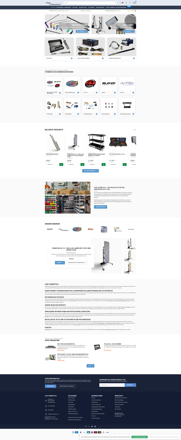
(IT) (120, 416)
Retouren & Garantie (96, 404)
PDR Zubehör (91, 7)
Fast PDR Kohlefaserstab (66, 344)
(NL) (116, 414)
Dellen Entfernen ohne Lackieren (75, 417)
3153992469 (51, 410)
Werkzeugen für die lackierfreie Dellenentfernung (118, 300)
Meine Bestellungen (119, 400)
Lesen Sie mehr (60, 350)
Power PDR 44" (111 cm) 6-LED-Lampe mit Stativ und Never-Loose (75, 155)
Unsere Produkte (100, 206)
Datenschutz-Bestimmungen (98, 413)
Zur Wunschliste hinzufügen (76, 262)
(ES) (118, 416)
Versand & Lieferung (96, 400)
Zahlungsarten (95, 402)
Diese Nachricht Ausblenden (139, 437)
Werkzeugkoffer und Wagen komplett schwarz (96, 155)
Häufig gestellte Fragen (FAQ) (98, 406)
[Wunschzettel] (129, 2)
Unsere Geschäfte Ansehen (66, 386)
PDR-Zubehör (73, 300)
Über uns (94, 415)
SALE (129, 6)
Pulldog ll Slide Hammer (112, 344)
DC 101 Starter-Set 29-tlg (117, 154)
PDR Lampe (75, 7)
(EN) (118, 414)
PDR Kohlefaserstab (52, 154)
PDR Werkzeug (67, 7)
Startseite (53, 7)
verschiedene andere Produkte (113, 323)
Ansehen (59, 262)
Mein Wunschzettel (119, 404)
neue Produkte (126, 307)
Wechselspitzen (83, 7)
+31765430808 (51, 406)
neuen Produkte (77, 324)
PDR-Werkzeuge (100, 323)
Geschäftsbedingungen (97, 409)
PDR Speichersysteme (121, 7)
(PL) (116, 416)
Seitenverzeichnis (96, 418)
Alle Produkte (118, 409)
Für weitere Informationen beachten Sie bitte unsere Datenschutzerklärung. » (163, 437)
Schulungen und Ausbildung (74, 419)
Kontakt (46, 316)
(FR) (123, 414)
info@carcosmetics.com (110, 329)
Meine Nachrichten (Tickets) (121, 402)
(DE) (121, 414)
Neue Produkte (60, 7)
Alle (89, 365)
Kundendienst (50, 386)
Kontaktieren (48, 329)
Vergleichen (50, 164)
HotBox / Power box (110, 7)
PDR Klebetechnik (100, 7)
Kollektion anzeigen (89, 170)
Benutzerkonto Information (121, 397)
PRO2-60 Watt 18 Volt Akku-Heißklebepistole (72, 354)
